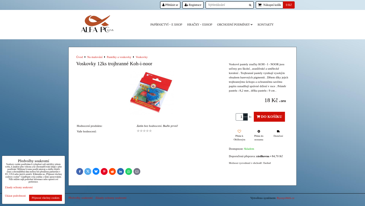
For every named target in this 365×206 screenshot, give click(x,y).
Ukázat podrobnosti (15, 195)
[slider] (144, 130)
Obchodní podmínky (233, 24)
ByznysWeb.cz (285, 198)
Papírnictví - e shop (166, 24)
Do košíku (271, 117)
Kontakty (266, 24)
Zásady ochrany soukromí (110, 197)
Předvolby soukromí (80, 197)
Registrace (194, 4)
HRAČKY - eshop (199, 24)
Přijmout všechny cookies (45, 197)
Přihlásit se (171, 4)
